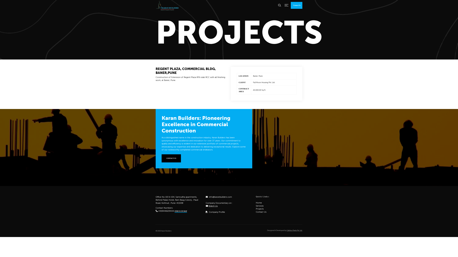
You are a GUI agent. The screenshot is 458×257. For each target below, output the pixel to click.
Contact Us (261, 212)
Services (260, 206)
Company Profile (217, 212)
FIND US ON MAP (181, 211)
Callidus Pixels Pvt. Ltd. (294, 230)
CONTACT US (171, 158)
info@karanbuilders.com (220, 197)
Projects (260, 209)
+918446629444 (166, 211)
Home (259, 203)
